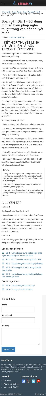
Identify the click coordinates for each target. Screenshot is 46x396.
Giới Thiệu (7, 380)
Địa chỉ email (7, 315)
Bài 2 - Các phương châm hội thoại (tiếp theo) (25, 263)
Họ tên (4, 304)
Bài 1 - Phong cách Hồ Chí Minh (19, 289)
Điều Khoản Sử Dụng (11, 384)
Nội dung (5, 325)
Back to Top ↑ (40, 394)
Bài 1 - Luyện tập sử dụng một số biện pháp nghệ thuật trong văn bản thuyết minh (22, 254)
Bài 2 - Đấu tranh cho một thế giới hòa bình (23, 259)
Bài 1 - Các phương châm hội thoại (20, 285)
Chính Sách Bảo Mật (11, 387)
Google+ (28, 381)
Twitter (33, 381)
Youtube (38, 381)
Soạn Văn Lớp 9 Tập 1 (17, 37)
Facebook (23, 381)
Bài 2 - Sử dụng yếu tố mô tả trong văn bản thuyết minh (21, 268)
